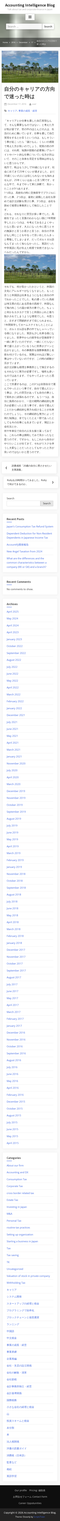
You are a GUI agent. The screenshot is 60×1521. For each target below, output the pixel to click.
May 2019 (12, 839)
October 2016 (15, 1046)
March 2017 (13, 1012)
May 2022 (12, 680)
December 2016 (16, 1032)
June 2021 (12, 728)
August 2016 (14, 1060)
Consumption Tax (17, 1179)
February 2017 (15, 1018)
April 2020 (13, 777)
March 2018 (13, 929)
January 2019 (14, 867)
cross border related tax (20, 1193)
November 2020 (16, 763)
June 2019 (12, 832)
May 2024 (12, 618)
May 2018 (12, 915)
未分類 (10, 1427)
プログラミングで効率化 (20, 1310)
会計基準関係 (14, 1393)
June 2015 (12, 1129)
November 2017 (16, 956)
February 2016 (15, 1094)
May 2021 (12, 735)
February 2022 (15, 701)
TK (8, 1262)
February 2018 (15, 936)
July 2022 (12, 666)
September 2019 (16, 811)
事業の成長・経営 (27, 110)
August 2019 (14, 818)
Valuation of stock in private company (28, 1276)
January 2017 (14, 1025)
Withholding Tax (16, 1282)
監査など (12, 1462)
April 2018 (13, 922)
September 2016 (16, 1053)
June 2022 (12, 673)
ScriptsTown (39, 1516)
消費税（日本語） (17, 1455)
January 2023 (14, 639)
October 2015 (15, 1108)
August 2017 (14, 977)
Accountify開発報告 (18, 544)
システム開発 (14, 1296)
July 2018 (12, 901)
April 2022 (13, 687)
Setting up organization (20, 1234)
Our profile (21, 1490)
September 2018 (16, 887)
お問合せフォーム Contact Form (30, 1496)
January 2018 (14, 943)
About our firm (15, 1165)
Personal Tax (14, 1220)
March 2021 (13, 749)
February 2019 (15, 860)
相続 (9, 1469)
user (34, 103)
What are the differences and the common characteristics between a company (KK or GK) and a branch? (26, 562)
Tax (9, 1248)
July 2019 (12, 825)
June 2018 (12, 908)
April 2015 (13, 1143)
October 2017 (15, 963)
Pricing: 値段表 (37, 1490)
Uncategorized (15, 1269)
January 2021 (14, 756)
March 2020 (13, 784)
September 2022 (16, 653)
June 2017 (12, 991)
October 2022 (15, 646)
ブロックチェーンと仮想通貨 (23, 1317)
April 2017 (13, 1005)
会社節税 (12, 1379)
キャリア (12, 110)
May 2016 (12, 1081)
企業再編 (12, 1358)
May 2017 (12, 998)
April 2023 (13, 632)
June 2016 (12, 1074)
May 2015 (12, 1136)
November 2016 (16, 1039)
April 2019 (13, 846)
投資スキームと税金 (18, 1420)
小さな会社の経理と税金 (20, 1407)
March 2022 (13, 694)
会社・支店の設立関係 (19, 1365)
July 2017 (12, 984)
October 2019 (15, 804)
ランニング (13, 1324)
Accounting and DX (17, 1172)
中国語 (10, 1331)
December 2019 (16, 791)
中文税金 (12, 1338)
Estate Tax (12, 1199)
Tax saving (13, 1255)
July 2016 (12, 1067)
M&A (9, 1213)
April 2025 (13, 611)
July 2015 (12, 1122)
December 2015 (16, 1101)
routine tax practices (18, 1227)
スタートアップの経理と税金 (23, 1303)
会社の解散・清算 (17, 1372)
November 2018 (16, 874)
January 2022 (14, 708)
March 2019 (13, 853)
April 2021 (13, 742)
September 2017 (16, 970)
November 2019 (16, 798)
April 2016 (13, 1087)
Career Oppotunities (30, 1503)
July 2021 (12, 722)
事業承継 (12, 1351)
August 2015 (14, 1115)
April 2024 (13, 625)
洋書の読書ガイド (17, 1448)
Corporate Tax (15, 1186)
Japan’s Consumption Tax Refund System (30, 526)
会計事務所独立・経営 (19, 1386)
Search (10, 498)
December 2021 (16, 715)
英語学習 (12, 1476)
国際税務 (12, 1400)
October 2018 (15, 880)
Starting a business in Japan (22, 1241)
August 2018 (14, 894)
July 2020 (12, 770)
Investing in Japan (17, 1206)
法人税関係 (13, 1441)
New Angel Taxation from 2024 (24, 551)
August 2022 (14, 659)
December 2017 (16, 949)
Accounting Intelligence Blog (30, 5)
